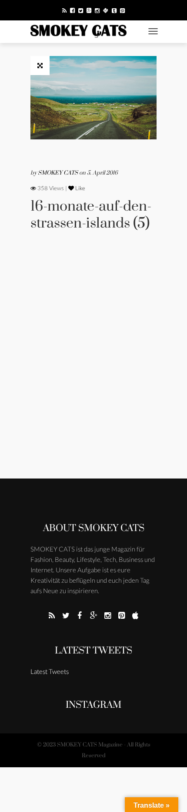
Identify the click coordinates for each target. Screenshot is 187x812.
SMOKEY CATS (58, 172)
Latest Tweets (93, 651)
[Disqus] (93, 366)
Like (79, 188)
